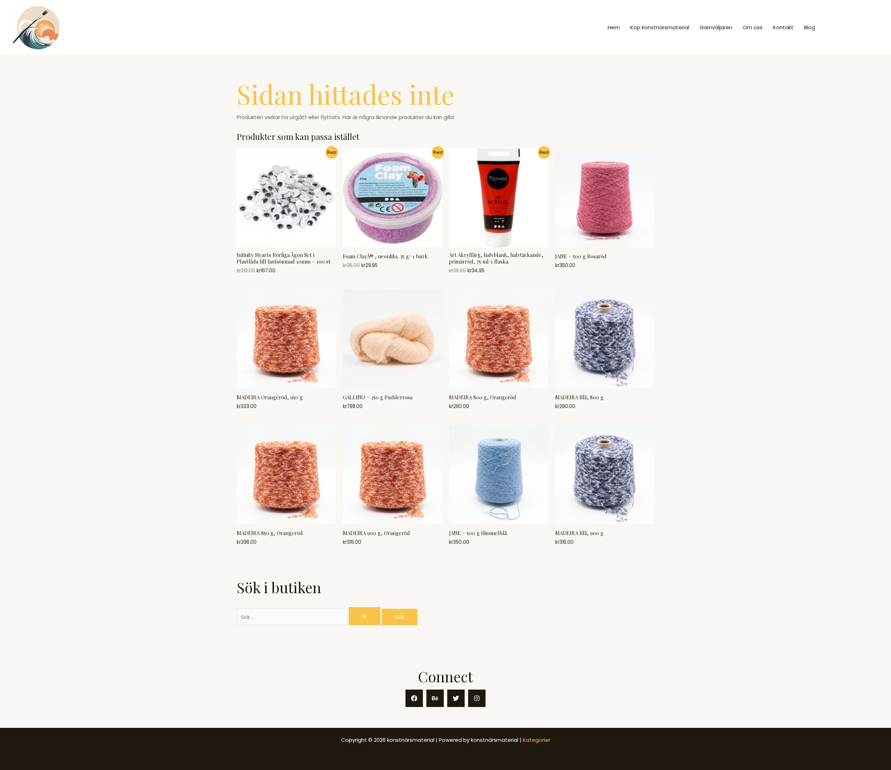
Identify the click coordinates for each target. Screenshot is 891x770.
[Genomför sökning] (365, 616)
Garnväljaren (716, 27)
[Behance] (435, 698)
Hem (614, 27)
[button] (853, 27)
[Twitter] (456, 698)
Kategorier (536, 740)
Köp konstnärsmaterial (659, 27)
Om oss (753, 27)
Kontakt (783, 27)
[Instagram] (477, 698)
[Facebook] (414, 698)
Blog (809, 27)
